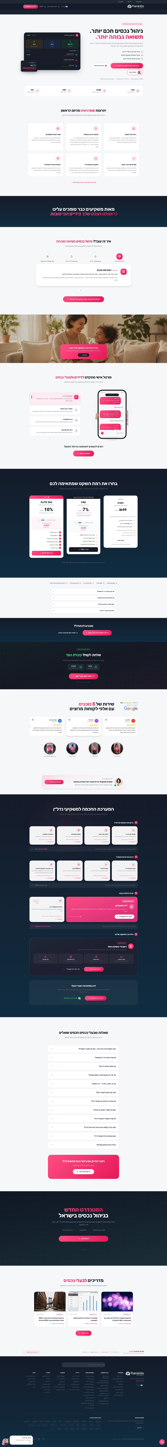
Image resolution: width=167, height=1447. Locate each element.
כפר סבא (35, 1421)
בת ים (54, 1421)
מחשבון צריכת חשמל (102, 1388)
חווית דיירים (76, 1376)
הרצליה (48, 1421)
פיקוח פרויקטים (89, 1384)
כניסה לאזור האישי (95, 969)
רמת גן (90, 1421)
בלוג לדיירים (76, 1387)
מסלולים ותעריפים (118, 1379)
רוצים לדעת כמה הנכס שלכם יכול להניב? (85, 299)
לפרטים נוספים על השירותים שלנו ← (83, 182)
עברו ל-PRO (84, 549)
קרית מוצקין (63, 1425)
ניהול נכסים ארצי (45, 1387)
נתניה (98, 1425)
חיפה (77, 1425)
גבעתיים (84, 1421)
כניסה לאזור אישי (99, 66)
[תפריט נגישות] (162, 1442)
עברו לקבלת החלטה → (40, 885)
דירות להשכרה (75, 1379)
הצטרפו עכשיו (85, 453)
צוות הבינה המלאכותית (105, 1377)
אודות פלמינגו (46, 1376)
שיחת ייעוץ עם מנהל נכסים (66, 633)
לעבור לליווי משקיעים (96, 998)
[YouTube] (34, 1439)
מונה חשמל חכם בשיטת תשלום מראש (102, 1382)
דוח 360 (120, 1384)
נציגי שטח (62, 1382)
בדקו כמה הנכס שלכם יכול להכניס (128, 66)
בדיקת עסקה (119, 1392)
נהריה (66, 1429)
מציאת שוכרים (90, 1376)
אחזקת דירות (90, 1382)
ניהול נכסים (120, 1376)
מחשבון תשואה (104, 1385)
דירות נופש (76, 1382)
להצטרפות (84, 355)
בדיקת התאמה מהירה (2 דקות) (98, 633)
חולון (60, 1421)
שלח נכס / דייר (60, 1379)
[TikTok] (25, 1439)
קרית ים (71, 1425)
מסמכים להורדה (104, 1404)
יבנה (78, 1429)
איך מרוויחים (61, 1384)
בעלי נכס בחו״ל (90, 1398)
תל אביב (98, 1421)
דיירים (129, 2)
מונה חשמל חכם (89, 1408)
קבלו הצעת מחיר (118, 1395)
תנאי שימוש (32, 1382)
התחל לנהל (120, 540)
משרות (48, 1379)
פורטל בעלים (119, 1382)
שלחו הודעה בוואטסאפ (70, 998)
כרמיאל (59, 1429)
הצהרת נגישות (31, 1379)
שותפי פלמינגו (61, 1376)
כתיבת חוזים (90, 1379)
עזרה (34, 1387)
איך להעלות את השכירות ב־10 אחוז (103, 1395)
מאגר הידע (47, 1390)
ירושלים (92, 1425)
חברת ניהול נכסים (89, 1392)
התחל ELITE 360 (47, 553)
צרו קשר (139, 1428)
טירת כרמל (31, 1425)
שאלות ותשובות (60, 1390)
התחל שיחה (132, 72)
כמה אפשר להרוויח (59, 1387)
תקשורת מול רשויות (88, 1387)
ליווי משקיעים (119, 1390)
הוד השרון (27, 1421)
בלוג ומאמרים (46, 1384)
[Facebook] (43, 1439)
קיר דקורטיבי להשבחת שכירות (88, 1404)
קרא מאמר (84, 1333)
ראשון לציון (67, 1421)
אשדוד (90, 1429)
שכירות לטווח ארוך (89, 1395)
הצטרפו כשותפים (31, 7)
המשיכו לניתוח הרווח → (40, 849)
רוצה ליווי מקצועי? (71, 969)
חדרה (53, 1429)
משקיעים (138, 2)
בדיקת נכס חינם (84, 1171)
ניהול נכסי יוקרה (89, 1401)
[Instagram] (39, 1439)
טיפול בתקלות (90, 1390)
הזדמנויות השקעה (118, 1387)
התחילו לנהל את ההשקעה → (41, 926)
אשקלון (84, 1429)
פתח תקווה (76, 1421)
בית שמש (84, 1425)
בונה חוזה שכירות (103, 1401)
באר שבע (97, 1429)
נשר (38, 1425)
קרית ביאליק (54, 1425)
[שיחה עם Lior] (5, 1441)
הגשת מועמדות (75, 1384)
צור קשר (47, 1382)
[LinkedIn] (29, 1439)
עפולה (72, 1429)
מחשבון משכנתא (103, 1391)
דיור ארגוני (47, 1392)
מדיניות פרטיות (31, 1384)
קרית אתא (45, 1425)
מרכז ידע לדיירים (74, 1390)
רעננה (41, 1421)
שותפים (121, 2)
